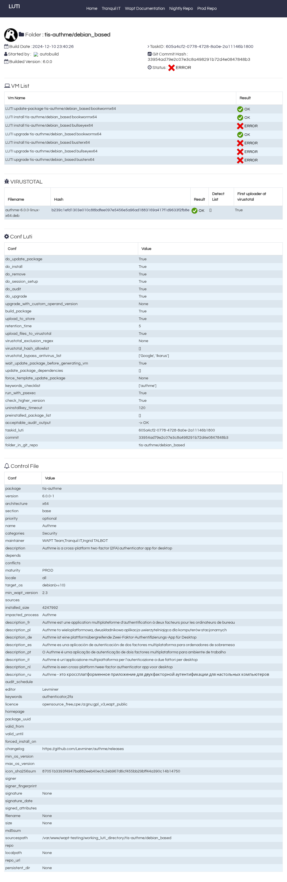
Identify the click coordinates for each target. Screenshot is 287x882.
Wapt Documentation (145, 8)
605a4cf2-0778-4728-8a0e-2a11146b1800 (209, 46)
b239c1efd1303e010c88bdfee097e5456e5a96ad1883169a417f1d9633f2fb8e (120, 210)
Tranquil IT (111, 8)
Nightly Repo (181, 8)
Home (91, 8)
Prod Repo (207, 8)
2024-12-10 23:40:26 (53, 46)
